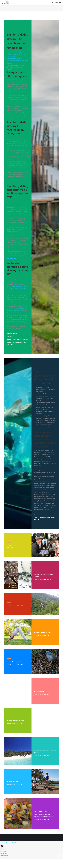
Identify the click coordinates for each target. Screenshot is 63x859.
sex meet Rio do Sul (12, 286)
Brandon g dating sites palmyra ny (16, 58)
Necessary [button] (3, 851)
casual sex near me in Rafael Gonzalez (17, 315)
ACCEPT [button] (14, 842)
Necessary (4, 853)
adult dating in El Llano (44, 452)
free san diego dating (17, 231)
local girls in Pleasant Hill (13, 317)
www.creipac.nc (16, 310)
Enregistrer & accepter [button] (6, 858)
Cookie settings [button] (6, 842)
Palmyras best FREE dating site (15, 52)
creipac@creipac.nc (17, 342)
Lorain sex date (14, 288)
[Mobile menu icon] (60, 2)
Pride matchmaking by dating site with (17, 65)
